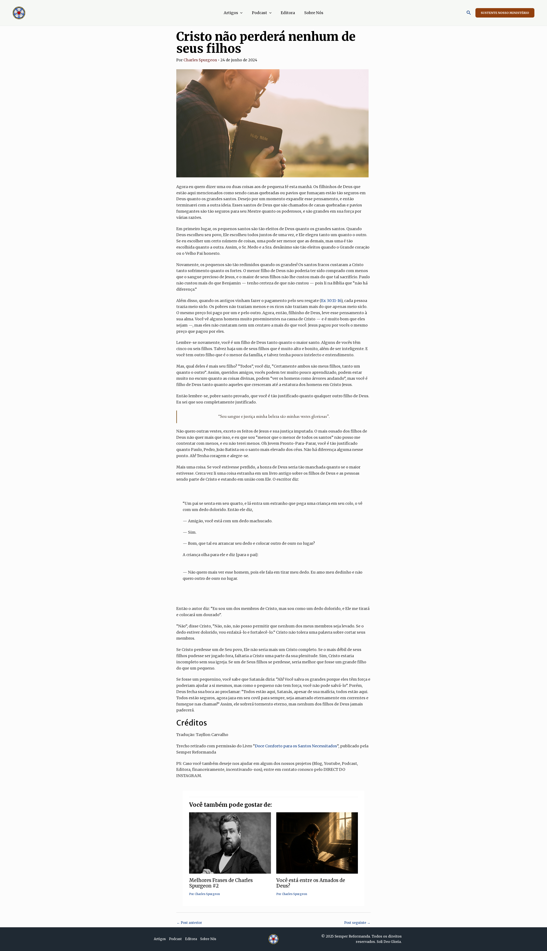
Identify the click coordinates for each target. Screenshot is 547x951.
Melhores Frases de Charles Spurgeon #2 (221, 883)
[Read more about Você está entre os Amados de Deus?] (317, 843)
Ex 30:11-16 (331, 300)
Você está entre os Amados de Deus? (310, 883)
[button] (240, 13)
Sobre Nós (313, 12)
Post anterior (189, 923)
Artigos (231, 12)
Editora (288, 12)
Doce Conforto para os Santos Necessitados (296, 745)
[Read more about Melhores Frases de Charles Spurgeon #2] (230, 843)
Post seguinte (357, 923)
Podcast (259, 12)
